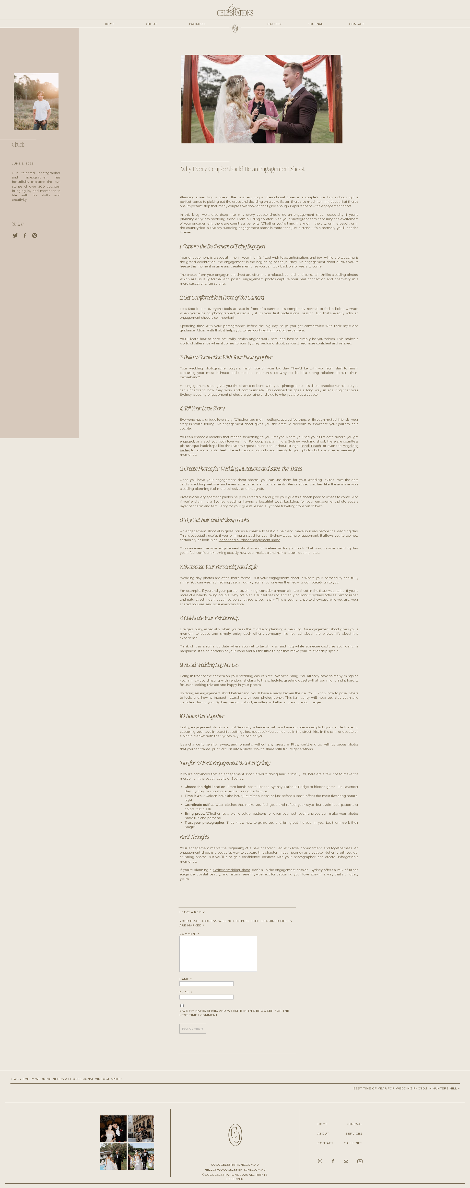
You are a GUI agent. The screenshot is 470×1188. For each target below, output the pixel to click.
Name (185, 979)
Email (185, 992)
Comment (189, 933)
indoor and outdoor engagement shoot (249, 540)
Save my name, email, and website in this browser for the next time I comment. (234, 1013)
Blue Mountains (331, 591)
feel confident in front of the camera (275, 330)
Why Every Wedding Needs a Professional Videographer (67, 1079)
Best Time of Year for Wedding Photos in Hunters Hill (405, 1088)
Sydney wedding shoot (231, 870)
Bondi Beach (311, 446)
